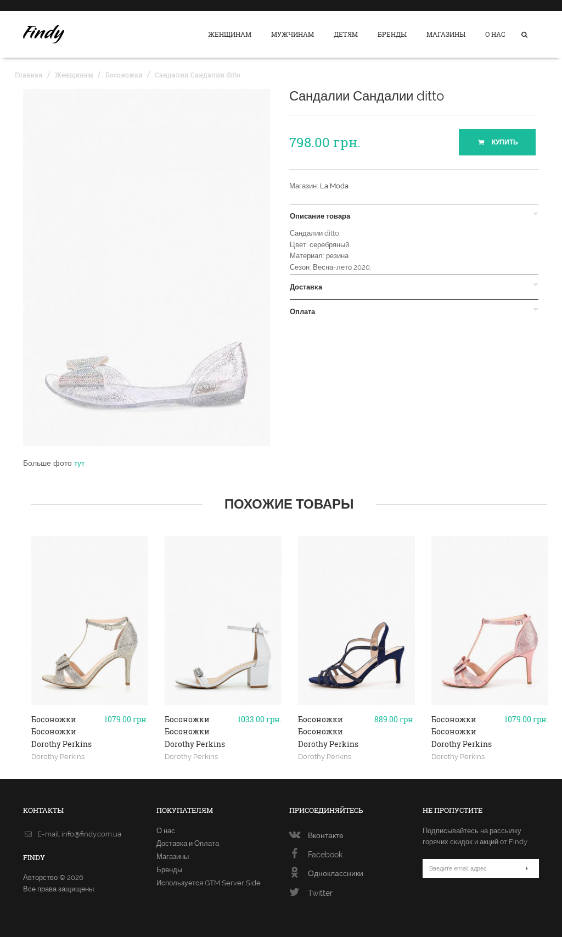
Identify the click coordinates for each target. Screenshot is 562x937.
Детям (346, 34)
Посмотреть (89, 720)
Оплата (302, 312)
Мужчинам (292, 34)
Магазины (445, 34)
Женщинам (229, 34)
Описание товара (320, 216)
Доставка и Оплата (187, 843)
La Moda (334, 186)
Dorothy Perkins (58, 756)
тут (79, 463)
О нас (495, 34)
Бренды (392, 34)
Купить (504, 142)
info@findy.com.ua (91, 834)
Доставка (306, 287)
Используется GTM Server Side (208, 883)
